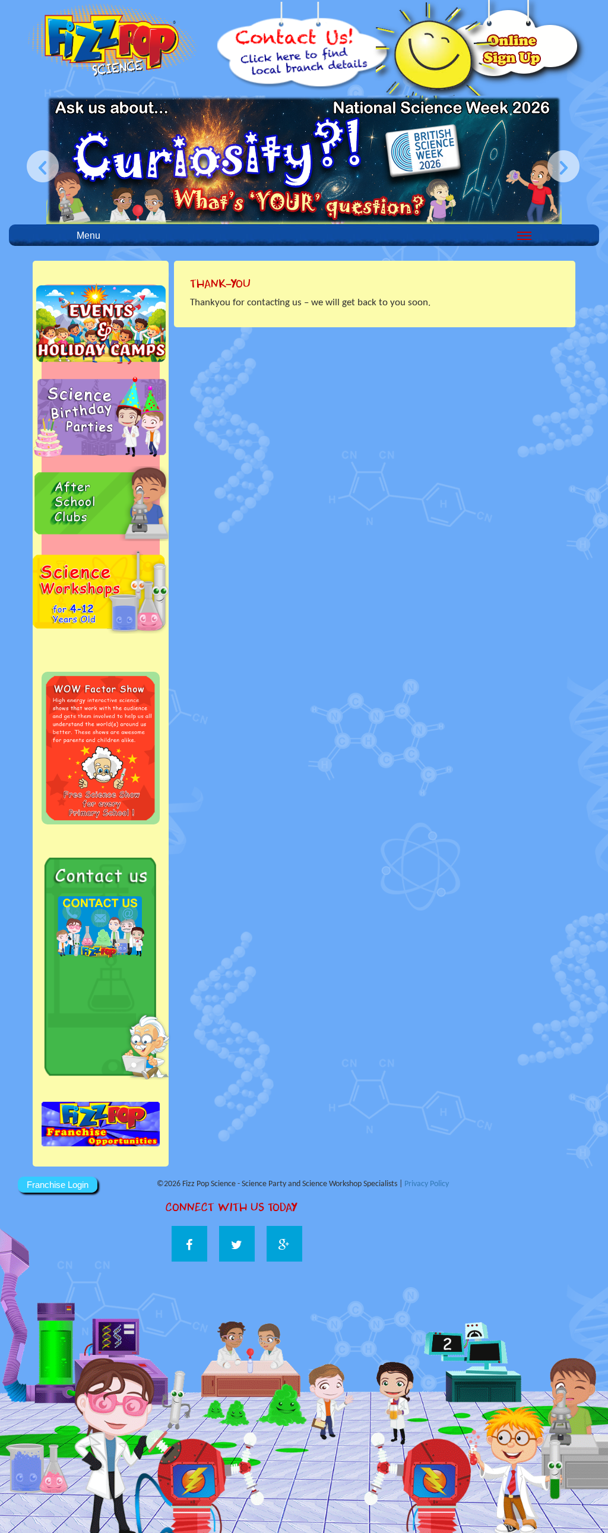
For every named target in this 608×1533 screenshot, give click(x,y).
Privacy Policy (426, 1184)
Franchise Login (57, 1185)
